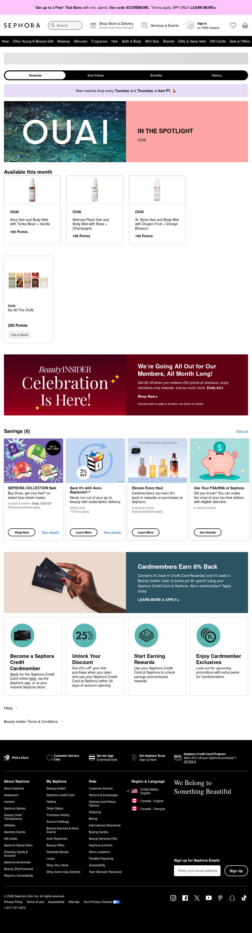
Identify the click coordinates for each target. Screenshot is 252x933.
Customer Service (101, 788)
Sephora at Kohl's (100, 845)
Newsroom (11, 795)
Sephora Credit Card (60, 795)
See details (50, 532)
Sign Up (236, 870)
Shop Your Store (57, 865)
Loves (51, 858)
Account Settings (58, 821)
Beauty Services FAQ (103, 838)
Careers (9, 801)
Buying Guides (99, 832)
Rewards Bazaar (58, 852)
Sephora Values (14, 808)
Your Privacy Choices (97, 902)
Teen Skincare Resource (105, 872)
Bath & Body (131, 41)
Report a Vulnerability (18, 875)
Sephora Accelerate (17, 862)
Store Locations (99, 852)
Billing (93, 818)
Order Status (55, 808)
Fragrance (99, 41)
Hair (114, 41)
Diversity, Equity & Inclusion (16, 853)
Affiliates (9, 825)
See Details (208, 532)
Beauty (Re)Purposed (18, 869)
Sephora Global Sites (18, 845)
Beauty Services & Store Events (63, 830)
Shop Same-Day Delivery (63, 872)
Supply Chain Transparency (13, 817)
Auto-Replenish (57, 838)
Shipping (95, 812)
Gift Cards (218, 41)
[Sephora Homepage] (22, 25)
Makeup (63, 41)
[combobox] (65, 25)
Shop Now (22, 532)
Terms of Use (35, 902)
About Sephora (14, 788)
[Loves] (233, 25)
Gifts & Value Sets (192, 41)
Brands (168, 41)
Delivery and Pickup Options (102, 803)
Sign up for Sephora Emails (197, 860)
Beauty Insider (56, 788)
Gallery (51, 801)
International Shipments (105, 825)
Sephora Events (14, 832)
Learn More (84, 532)
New (5, 41)
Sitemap (73, 902)
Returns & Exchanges (103, 795)
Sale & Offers (240, 41)
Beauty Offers (55, 845)
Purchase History (58, 815)
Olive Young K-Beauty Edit (33, 41)
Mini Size (152, 41)
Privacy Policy (13, 902)
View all (242, 431)
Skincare (80, 41)
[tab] (35, 75)
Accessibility (97, 865)
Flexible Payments (101, 858)
